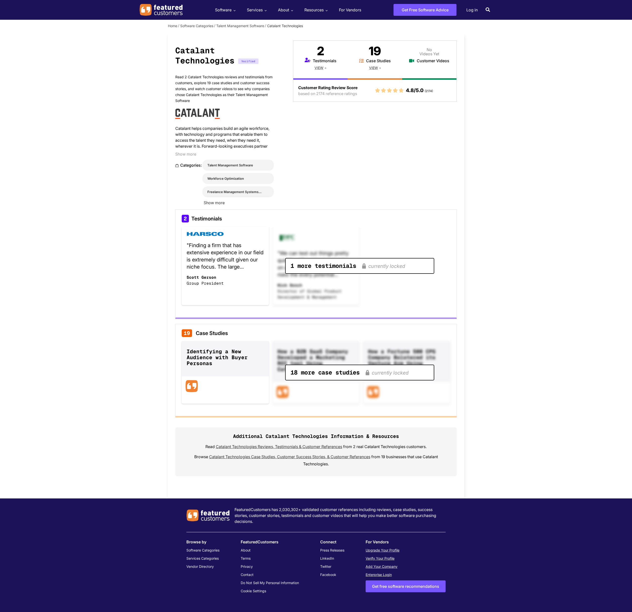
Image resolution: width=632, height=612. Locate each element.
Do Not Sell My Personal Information (270, 583)
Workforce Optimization (225, 178)
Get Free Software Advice (425, 9)
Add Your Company (381, 566)
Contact (247, 575)
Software (223, 9)
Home (172, 26)
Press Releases (332, 550)
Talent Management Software (240, 26)
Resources (314, 9)
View (319, 68)
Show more (185, 154)
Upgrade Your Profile (382, 550)
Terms (246, 558)
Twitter (325, 566)
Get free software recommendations (405, 586)
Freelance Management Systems (232, 192)
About (283, 9)
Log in (472, 9)
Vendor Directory (200, 566)
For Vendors (350, 9)
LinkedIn (327, 558)
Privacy (247, 566)
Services (255, 9)
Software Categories (196, 26)
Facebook (328, 575)
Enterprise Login (379, 575)
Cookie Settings (253, 591)
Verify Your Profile (380, 558)
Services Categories (202, 558)
